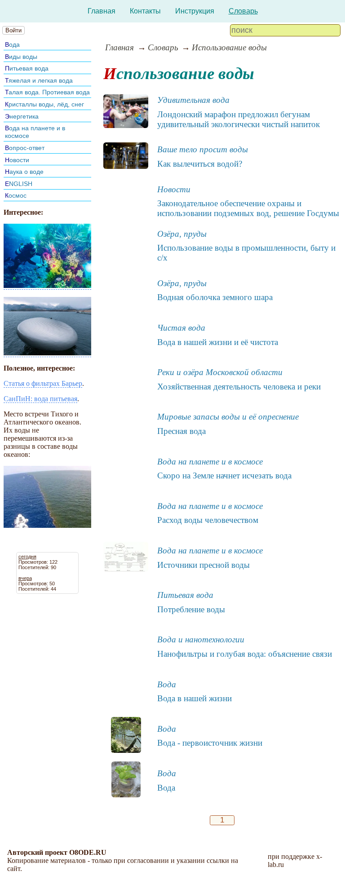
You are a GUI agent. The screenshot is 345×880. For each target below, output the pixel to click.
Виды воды (21, 56)
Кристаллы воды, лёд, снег (44, 104)
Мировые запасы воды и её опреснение (228, 416)
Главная (101, 11)
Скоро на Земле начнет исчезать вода (224, 475)
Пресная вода (181, 431)
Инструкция (194, 11)
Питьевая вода (27, 68)
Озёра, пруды (182, 234)
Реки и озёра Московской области (220, 372)
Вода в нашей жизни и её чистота (217, 342)
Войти (13, 30)
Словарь (243, 11)
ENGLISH (18, 183)
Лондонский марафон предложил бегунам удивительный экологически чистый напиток (238, 119)
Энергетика (22, 116)
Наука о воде (24, 171)
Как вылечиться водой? (199, 163)
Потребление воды (191, 609)
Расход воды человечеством (207, 520)
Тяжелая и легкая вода (39, 80)
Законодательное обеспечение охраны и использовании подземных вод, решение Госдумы (248, 208)
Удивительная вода (193, 100)
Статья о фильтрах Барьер (43, 383)
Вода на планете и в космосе (210, 461)
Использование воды (229, 47)
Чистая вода (181, 327)
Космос (16, 195)
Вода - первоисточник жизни (209, 742)
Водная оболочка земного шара (215, 297)
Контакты (145, 11)
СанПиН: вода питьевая (40, 398)
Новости (17, 160)
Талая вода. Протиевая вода (47, 92)
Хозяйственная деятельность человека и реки (239, 386)
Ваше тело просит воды (202, 149)
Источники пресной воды (203, 565)
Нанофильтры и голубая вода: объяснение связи (244, 654)
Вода (12, 44)
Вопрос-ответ (24, 147)
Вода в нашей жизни (194, 698)
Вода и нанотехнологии (200, 639)
